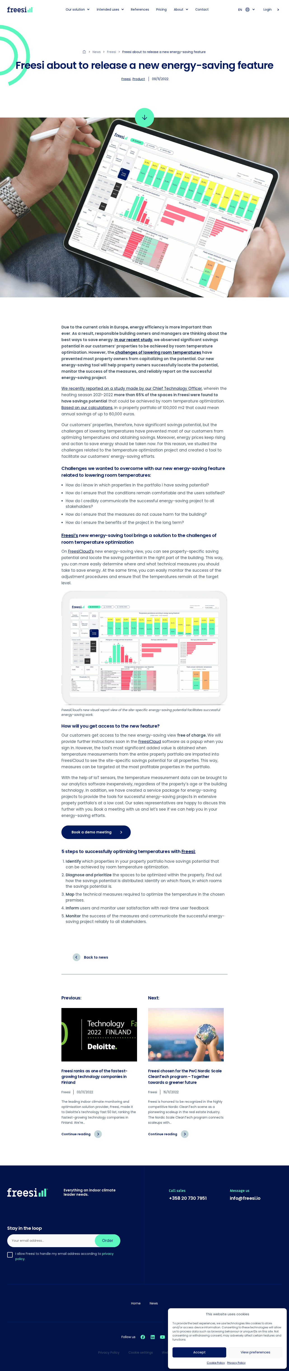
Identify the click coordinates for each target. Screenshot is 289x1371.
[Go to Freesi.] (85, 52)
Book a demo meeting (92, 832)
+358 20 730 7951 (188, 1198)
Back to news (96, 957)
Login (267, 9)
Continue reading (81, 1136)
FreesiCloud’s (81, 551)
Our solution (75, 9)
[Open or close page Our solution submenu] (88, 9)
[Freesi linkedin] (153, 1337)
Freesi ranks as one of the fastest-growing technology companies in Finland (94, 1076)
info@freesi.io (245, 1198)
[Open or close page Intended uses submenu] (123, 9)
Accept (199, 1352)
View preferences (255, 1352)
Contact (202, 9)
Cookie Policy (216, 1363)
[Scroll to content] (144, 117)
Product (139, 79)
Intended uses (108, 9)
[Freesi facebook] (142, 1337)
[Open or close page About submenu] (187, 9)
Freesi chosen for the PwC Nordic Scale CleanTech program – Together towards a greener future (185, 1076)
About (178, 9)
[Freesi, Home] (20, 9)
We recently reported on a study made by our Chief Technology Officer (131, 388)
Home (136, 1303)
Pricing (161, 9)
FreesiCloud (149, 741)
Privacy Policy (236, 1363)
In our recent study (133, 339)
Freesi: (189, 851)
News (154, 1303)
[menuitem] (76, 10)
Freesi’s (69, 535)
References (140, 9)
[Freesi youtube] (162, 1337)
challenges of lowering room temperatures (157, 352)
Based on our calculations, (87, 407)
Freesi (126, 79)
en (240, 9)
